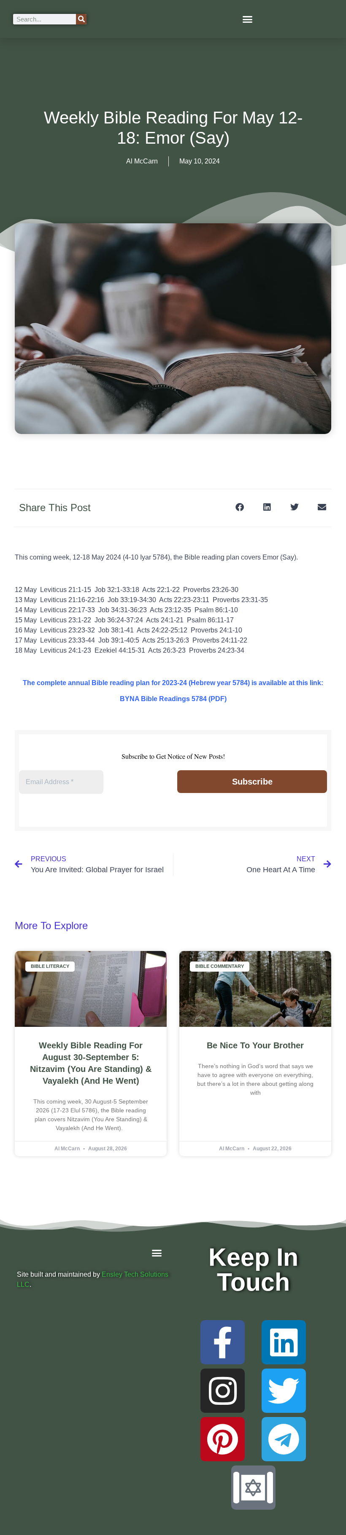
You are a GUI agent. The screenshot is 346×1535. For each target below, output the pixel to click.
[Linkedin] (284, 1342)
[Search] (81, 19)
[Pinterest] (222, 1439)
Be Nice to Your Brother (255, 1045)
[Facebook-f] (222, 1342)
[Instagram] (222, 1391)
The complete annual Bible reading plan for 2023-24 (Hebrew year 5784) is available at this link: (173, 682)
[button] (248, 19)
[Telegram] (284, 1439)
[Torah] (253, 1487)
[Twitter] (284, 1391)
